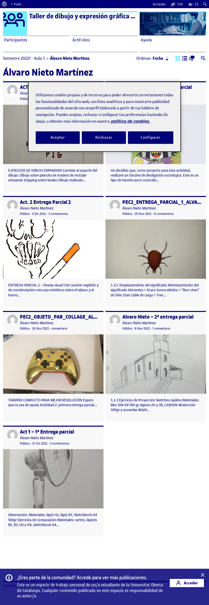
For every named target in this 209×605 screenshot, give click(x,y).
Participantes (15, 40)
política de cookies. (130, 121)
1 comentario (161, 328)
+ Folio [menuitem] (16, 4)
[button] (177, 59)
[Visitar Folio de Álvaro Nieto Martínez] (12, 90)
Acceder (190, 583)
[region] (104, 117)
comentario (59, 328)
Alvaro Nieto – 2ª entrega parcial (157, 317)
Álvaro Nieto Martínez (37, 208)
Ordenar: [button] (149, 58)
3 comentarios (58, 214)
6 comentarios (164, 214)
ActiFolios (81, 40)
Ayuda (146, 40)
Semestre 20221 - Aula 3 (24, 58)
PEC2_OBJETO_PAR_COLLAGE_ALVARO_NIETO (71, 317)
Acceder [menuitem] (159, 4)
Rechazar (104, 137)
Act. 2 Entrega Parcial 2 (45, 202)
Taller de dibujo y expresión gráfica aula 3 (88, 16)
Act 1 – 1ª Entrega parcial (47, 432)
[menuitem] (4, 4)
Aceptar (57, 137)
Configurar (151, 137)
